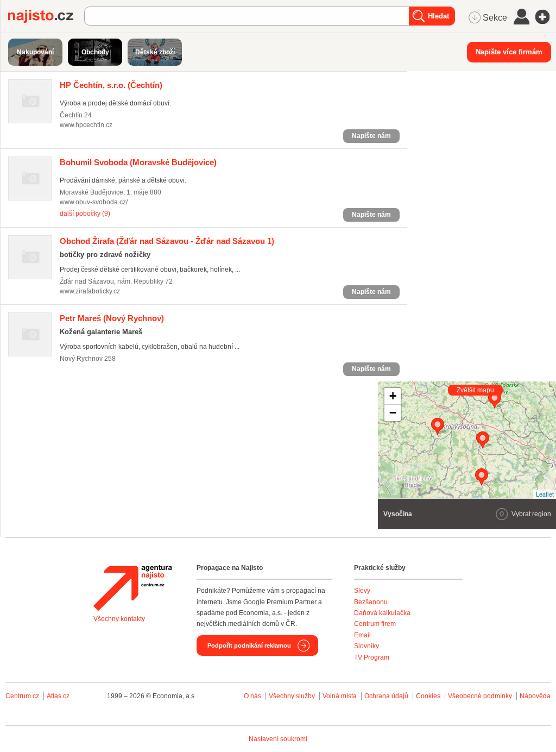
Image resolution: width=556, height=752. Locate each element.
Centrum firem (375, 624)
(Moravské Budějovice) (138, 162)
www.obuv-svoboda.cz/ (94, 202)
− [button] (392, 412)
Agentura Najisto (132, 588)
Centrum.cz (22, 696)
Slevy (362, 590)
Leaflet (545, 494)
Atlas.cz (58, 696)
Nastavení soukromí (278, 739)
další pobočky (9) (85, 213)
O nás (252, 696)
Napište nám (371, 136)
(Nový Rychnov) (112, 318)
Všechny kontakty (119, 619)
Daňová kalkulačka (382, 613)
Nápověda (535, 696)
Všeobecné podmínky (480, 696)
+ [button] (392, 396)
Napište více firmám (509, 52)
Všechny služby (293, 696)
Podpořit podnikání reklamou (249, 645)
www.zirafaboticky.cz (90, 291)
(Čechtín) (111, 85)
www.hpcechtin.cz (86, 125)
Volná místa (340, 696)
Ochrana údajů (386, 696)
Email (362, 635)
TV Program (371, 657)
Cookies (428, 696)
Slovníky (366, 646)
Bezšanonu (371, 602)
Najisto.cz (46, 16)
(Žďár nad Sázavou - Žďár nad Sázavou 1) (167, 241)
